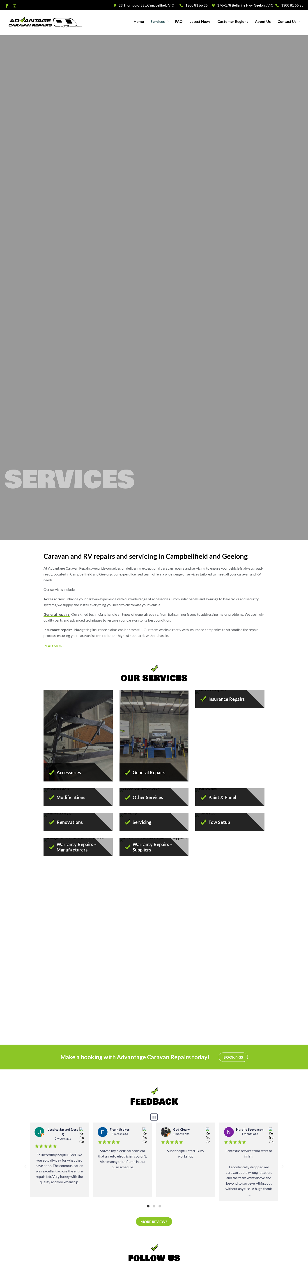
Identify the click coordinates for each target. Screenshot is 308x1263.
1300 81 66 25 (196, 5)
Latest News (200, 21)
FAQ (179, 21)
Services (158, 21)
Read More (54, 646)
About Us (263, 21)
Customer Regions (232, 21)
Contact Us (287, 21)
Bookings (233, 1057)
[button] (26, 1166)
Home (139, 21)
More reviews (154, 1221)
